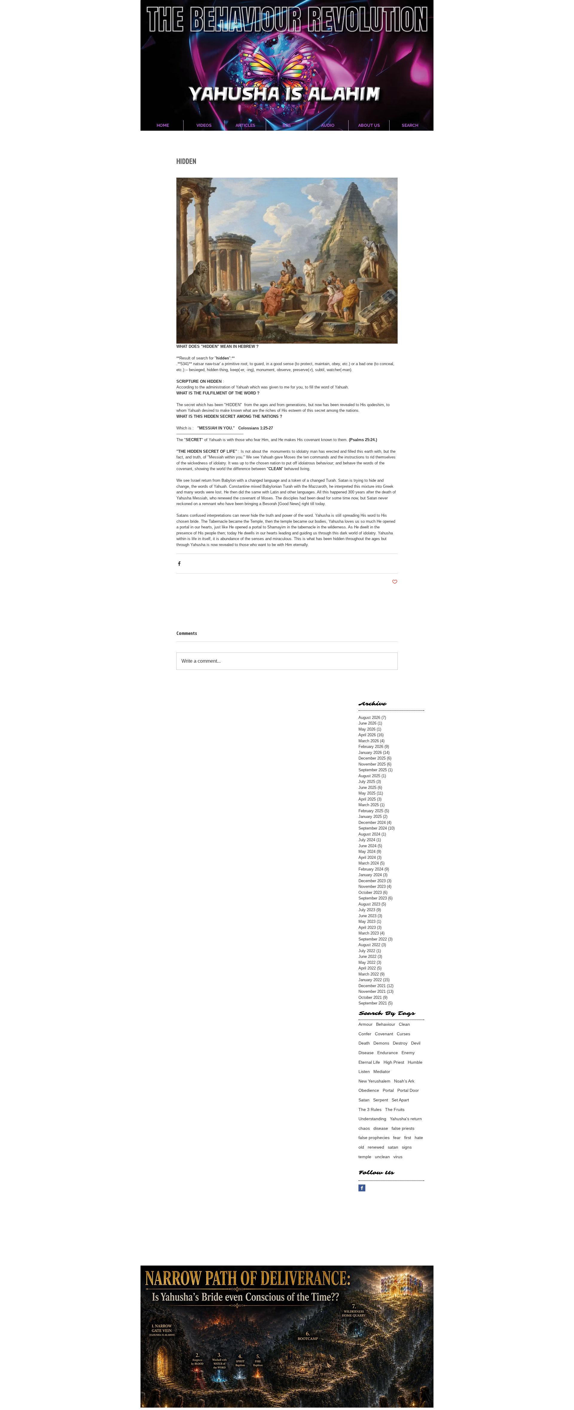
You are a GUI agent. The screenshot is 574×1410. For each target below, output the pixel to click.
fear (397, 1137)
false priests (403, 1128)
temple (364, 1156)
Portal (388, 1090)
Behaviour (385, 1024)
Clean (404, 1024)
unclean (382, 1156)
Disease (366, 1052)
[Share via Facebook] (179, 563)
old (361, 1147)
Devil (415, 1043)
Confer (364, 1033)
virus (397, 1156)
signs (407, 1147)
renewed (376, 1147)
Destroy (400, 1043)
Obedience (368, 1090)
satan (393, 1147)
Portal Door (408, 1090)
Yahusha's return (406, 1118)
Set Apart (400, 1099)
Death (364, 1043)
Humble (415, 1062)
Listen (364, 1071)
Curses (403, 1033)
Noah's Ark (404, 1081)
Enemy (408, 1052)
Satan (364, 1099)
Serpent (380, 1099)
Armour (365, 1024)
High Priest (394, 1062)
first (407, 1137)
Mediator (381, 1071)
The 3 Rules (369, 1109)
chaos (364, 1128)
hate (419, 1137)
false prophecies (374, 1137)
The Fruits (394, 1109)
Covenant (384, 1033)
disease (380, 1128)
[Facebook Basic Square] (361, 1188)
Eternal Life (369, 1062)
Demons (381, 1043)
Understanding (372, 1118)
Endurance (387, 1052)
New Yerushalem (374, 1081)
